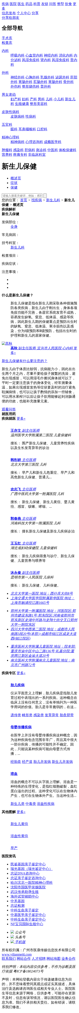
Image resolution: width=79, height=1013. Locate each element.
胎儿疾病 (18, 685)
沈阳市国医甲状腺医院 (28, 887)
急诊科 (41, 150)
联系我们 (9, 958)
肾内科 (45, 60)
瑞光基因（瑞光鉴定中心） (32, 869)
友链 (44, 4)
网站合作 (24, 958)
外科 (5, 72)
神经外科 (18, 77)
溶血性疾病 (45, 804)
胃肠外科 (25, 82)
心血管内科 (34, 55)
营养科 (7, 154)
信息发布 (9, 13)
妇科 (25, 99)
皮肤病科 (18, 116)
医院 (13, 4)
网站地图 (54, 958)
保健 (14, 187)
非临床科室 (37, 154)
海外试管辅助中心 (25, 896)
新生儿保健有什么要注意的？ (24, 361)
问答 (52, 4)
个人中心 (24, 13)
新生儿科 (53, 200)
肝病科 (30, 150)
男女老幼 (9, 94)
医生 (21, 4)
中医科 (52, 150)
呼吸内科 (18, 55)
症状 (14, 183)
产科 (33, 99)
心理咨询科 (34, 142)
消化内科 (66, 55)
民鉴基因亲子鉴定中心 (28, 864)
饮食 (68, 4)
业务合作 (68, 958)
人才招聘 (39, 958)
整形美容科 (38, 104)
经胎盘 (16, 762)
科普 (36, 4)
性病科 (30, 116)
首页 (23, 200)
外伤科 (16, 86)
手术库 (7, 38)
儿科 (49, 99)
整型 (60, 4)
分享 (35, 13)
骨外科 (68, 82)
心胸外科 (32, 77)
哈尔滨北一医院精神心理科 (32, 882)
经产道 (27, 762)
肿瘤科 (7, 150)
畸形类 (27, 715)
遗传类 (16, 715)
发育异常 (52, 715)
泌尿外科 (62, 77)
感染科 (18, 150)
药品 (28, 4)
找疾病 (36, 200)
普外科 (45, 86)
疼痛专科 (20, 154)
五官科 (7, 124)
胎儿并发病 (42, 762)
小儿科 (59, 99)
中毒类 (30, 804)
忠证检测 (18, 905)
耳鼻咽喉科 (27, 129)
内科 (5, 51)
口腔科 (42, 129)
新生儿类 (18, 804)
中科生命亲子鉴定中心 (28, 919)
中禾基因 (18, 901)
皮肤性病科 (10, 112)
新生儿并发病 (62, 762)
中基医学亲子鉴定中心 (28, 915)
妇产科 (16, 99)
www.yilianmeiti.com (17, 954)
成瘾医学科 (52, 142)
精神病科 (18, 142)
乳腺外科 (47, 77)
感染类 (38, 715)
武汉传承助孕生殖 (25, 892)
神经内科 (51, 55)
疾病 (5, 4)
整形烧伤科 (31, 86)
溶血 (14, 774)
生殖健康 (22, 104)
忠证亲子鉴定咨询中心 (28, 878)
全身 (14, 226)
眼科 (14, 129)
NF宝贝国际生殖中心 (27, 924)
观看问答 (9, 409)
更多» (21, 418)
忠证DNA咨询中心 (25, 873)
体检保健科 (67, 150)
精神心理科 (10, 137)
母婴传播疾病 (21, 727)
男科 (41, 99)
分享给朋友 (10, 17)
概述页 (16, 178)
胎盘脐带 (67, 715)
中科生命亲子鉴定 (25, 910)
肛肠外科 (40, 82)
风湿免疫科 (31, 60)
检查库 (7, 42)
